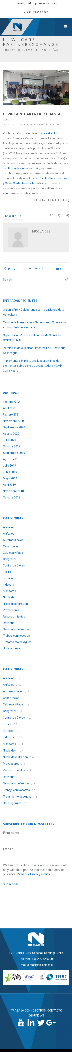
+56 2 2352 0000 (37, 12)
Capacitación (11, 546)
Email (8, 849)
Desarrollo (13, 216)
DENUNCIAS (36, 1015)
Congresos (10, 559)
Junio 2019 (10, 472)
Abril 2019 (9, 484)
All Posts (36, 268)
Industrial (9, 584)
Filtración (8, 578)
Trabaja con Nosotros (16, 635)
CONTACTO (54, 1010)
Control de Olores (14, 565)
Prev (12, 268)
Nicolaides (52, 124)
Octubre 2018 (11, 497)
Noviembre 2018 (13, 491)
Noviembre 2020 (13, 421)
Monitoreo (37, 124)
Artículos (8, 533)
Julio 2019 (9, 465)
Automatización (17, 124)
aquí (5, 193)
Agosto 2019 (11, 459)
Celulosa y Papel (13, 552)
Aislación (8, 527)
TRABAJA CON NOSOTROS (28, 1010)
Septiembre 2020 (14, 427)
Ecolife (7, 571)
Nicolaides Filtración (15, 603)
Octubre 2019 (11, 446)
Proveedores (11, 610)
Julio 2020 (9, 440)
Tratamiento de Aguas (17, 642)
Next (60, 268)
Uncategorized (12, 648)
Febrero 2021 (11, 414)
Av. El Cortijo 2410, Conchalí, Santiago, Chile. (36, 952)
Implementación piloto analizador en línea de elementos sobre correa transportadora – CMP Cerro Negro (32, 365)
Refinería (8, 623)
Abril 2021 (9, 408)
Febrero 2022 (11, 401)
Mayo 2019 (10, 478)
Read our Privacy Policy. (33, 874)
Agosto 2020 (11, 433)
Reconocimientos (14, 616)
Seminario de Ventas (16, 629)
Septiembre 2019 (14, 452)
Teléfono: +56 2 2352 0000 (36, 958)
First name (11, 833)
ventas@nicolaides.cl (40, 964)
